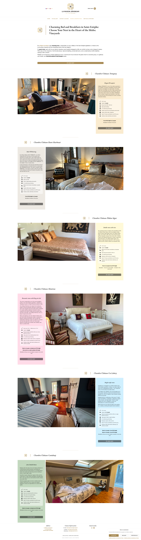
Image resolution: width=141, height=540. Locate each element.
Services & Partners (88, 18)
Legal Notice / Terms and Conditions (70, 535)
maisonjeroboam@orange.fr (72, 527)
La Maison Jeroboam (44, 45)
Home (48, 18)
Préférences (134, 535)
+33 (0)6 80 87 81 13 (73, 531)
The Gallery (55, 18)
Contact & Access (64, 18)
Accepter (113, 535)
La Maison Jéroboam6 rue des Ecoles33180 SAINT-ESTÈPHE (48, 529)
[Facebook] (94, 528)
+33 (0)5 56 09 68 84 (72, 529)
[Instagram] (92, 528)
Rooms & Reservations (76, 18)
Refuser (124, 535)
